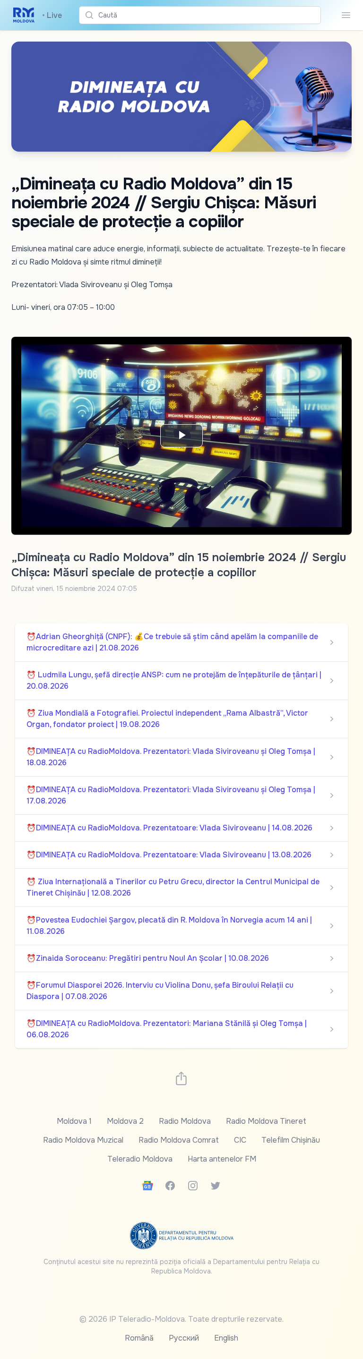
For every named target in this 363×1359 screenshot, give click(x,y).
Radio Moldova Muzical (83, 1140)
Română (139, 1338)
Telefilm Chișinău (290, 1140)
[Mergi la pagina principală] (23, 15)
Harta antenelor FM (222, 1159)
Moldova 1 (74, 1121)
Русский (184, 1338)
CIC (240, 1140)
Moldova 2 (125, 1121)
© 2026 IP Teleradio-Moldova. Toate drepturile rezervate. (181, 1319)
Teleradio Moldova (140, 1159)
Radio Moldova (185, 1121)
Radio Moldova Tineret (266, 1121)
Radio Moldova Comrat (178, 1140)
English (226, 1338)
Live (52, 15)
